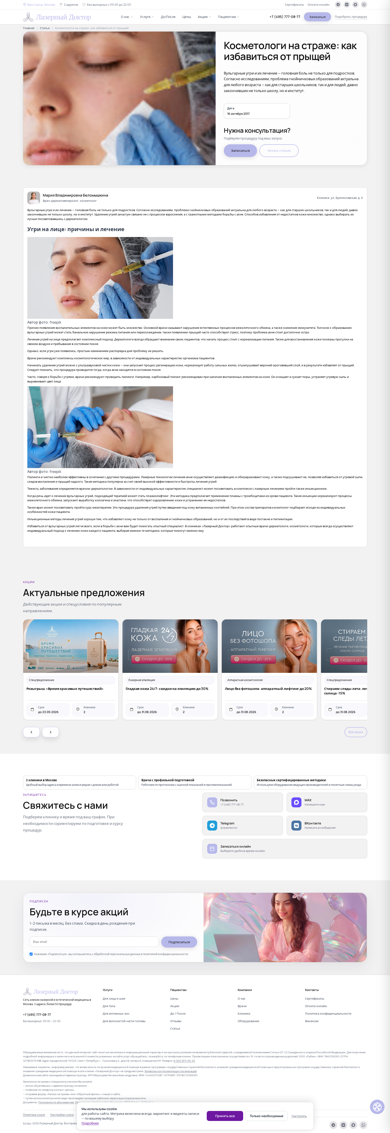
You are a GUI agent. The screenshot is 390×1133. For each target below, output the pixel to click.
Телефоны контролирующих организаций (170, 1071)
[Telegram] (338, 4)
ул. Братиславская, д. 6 (347, 198)
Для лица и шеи (114, 998)
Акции (203, 17)
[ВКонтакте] (347, 4)
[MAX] (355, 4)
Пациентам (227, 17)
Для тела (109, 1006)
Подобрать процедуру (351, 17)
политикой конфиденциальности (165, 954)
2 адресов (71, 4)
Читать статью (279, 150)
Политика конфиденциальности (328, 1013)
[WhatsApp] (364, 4)
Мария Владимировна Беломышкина (75, 195)
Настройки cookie (62, 1115)
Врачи (242, 1006)
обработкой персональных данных (117, 954)
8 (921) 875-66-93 (184, 1060)
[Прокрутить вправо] (50, 732)
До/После (168, 17)
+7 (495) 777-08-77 (285, 16)
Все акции (356, 732)
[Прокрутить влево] (31, 732)
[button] (39, 4)
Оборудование (248, 1021)
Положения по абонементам (56, 1102)
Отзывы (175, 1021)
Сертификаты (294, 4)
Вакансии (312, 1021)
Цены (186, 17)
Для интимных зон (116, 1013)
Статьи (45, 28)
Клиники (244, 1013)
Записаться (317, 17)
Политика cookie (34, 1115)
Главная (28, 28)
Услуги (145, 17)
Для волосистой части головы (124, 1021)
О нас (125, 17)
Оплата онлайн (318, 4)
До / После (178, 1013)
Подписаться (179, 942)
